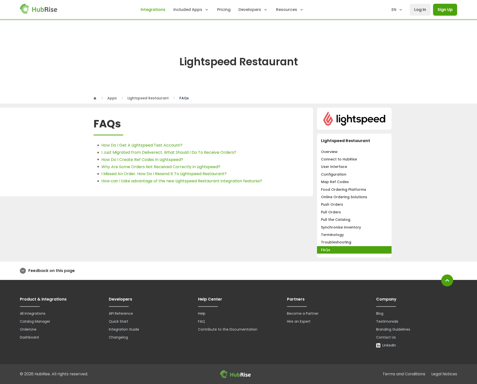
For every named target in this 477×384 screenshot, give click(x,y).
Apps (112, 98)
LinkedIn (389, 345)
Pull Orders (331, 212)
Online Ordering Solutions (344, 196)
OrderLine (28, 329)
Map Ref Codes (335, 181)
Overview (329, 151)
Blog (379, 313)
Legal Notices (444, 374)
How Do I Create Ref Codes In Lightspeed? (142, 159)
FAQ (201, 321)
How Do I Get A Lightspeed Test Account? (141, 145)
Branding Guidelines (393, 329)
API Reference (121, 313)
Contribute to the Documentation (227, 329)
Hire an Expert (299, 321)
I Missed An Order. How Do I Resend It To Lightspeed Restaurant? (164, 174)
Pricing (224, 9)
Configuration (333, 174)
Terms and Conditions (404, 374)
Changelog (118, 337)
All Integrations (32, 313)
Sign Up (445, 9)
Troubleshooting (336, 242)
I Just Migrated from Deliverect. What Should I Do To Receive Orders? (168, 152)
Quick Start (118, 321)
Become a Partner (302, 313)
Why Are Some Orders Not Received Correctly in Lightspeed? (160, 167)
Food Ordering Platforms (343, 189)
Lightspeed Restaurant (148, 98)
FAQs (325, 249)
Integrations (153, 9)
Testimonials (387, 321)
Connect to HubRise (339, 159)
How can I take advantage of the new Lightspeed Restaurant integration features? (181, 181)
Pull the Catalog (335, 219)
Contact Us (386, 337)
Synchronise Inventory (341, 227)
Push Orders (332, 204)
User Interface (334, 166)
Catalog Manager (35, 321)
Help (201, 313)
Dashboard (29, 337)
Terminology (332, 234)
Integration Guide (124, 329)
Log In (420, 9)
